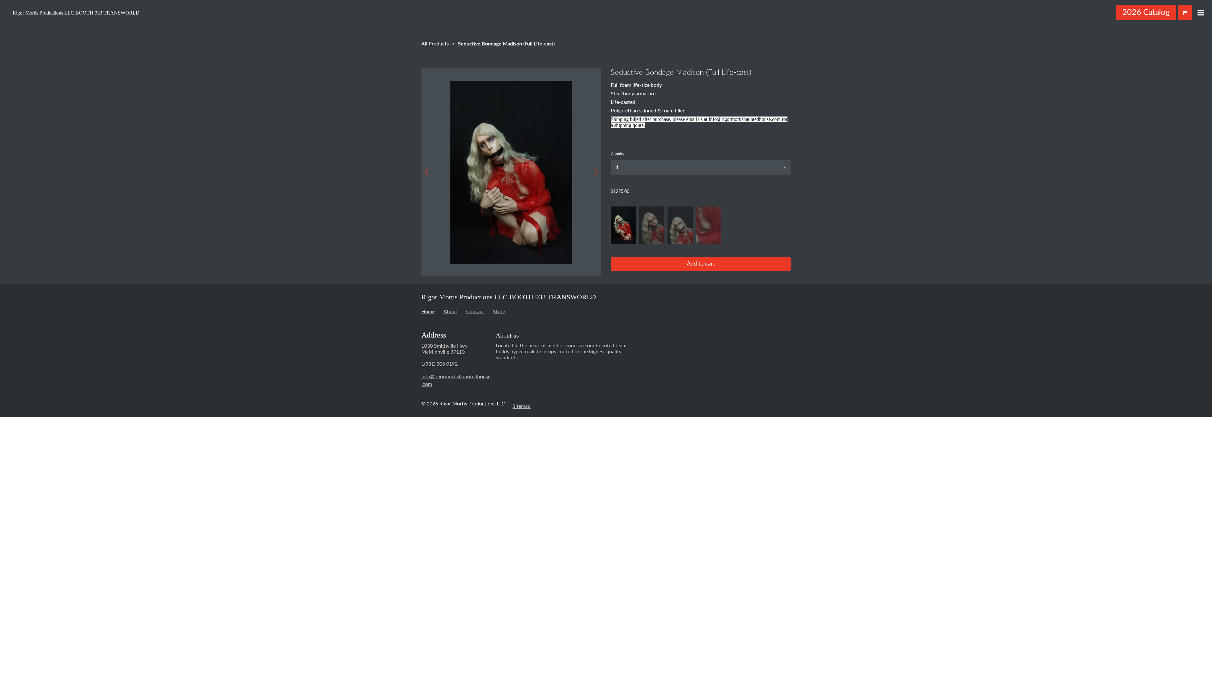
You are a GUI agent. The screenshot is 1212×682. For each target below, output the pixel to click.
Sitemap (522, 406)
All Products (435, 43)
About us (507, 335)
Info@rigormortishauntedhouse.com (455, 380)
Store (499, 311)
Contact (475, 311)
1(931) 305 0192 (439, 364)
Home (428, 311)
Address (433, 335)
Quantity (617, 154)
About (450, 311)
